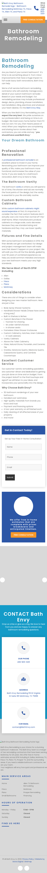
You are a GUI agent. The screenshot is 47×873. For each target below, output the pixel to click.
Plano (6, 284)
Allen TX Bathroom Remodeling (31, 784)
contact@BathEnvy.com (23, 727)
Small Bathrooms (9, 795)
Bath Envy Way (33, 108)
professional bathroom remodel (18, 160)
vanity (19, 187)
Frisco (6, 281)
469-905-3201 (42, 11)
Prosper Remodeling (32, 792)
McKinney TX (41, 757)
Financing (28, 795)
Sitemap (28, 861)
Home (4, 783)
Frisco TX (4, 760)
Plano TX (12, 760)
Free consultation (33, 19)
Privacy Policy (28, 859)
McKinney (8, 287)
